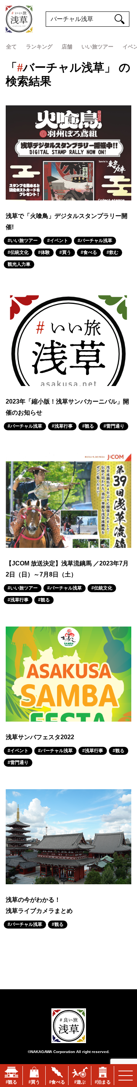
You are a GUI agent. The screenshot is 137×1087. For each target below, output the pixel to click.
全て (11, 47)
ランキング (39, 47)
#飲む (112, 252)
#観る (88, 426)
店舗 (67, 47)
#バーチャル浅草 (95, 240)
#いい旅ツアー (23, 240)
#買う (65, 252)
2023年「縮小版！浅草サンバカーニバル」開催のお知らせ (67, 407)
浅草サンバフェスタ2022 (40, 737)
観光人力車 (19, 264)
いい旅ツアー (97, 47)
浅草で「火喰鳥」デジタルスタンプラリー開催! (66, 221)
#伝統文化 (18, 252)
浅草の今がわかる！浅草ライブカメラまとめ (39, 905)
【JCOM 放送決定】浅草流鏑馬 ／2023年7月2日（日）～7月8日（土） (67, 569)
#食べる (89, 252)
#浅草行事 (62, 426)
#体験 (44, 252)
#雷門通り (114, 426)
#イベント (57, 240)
